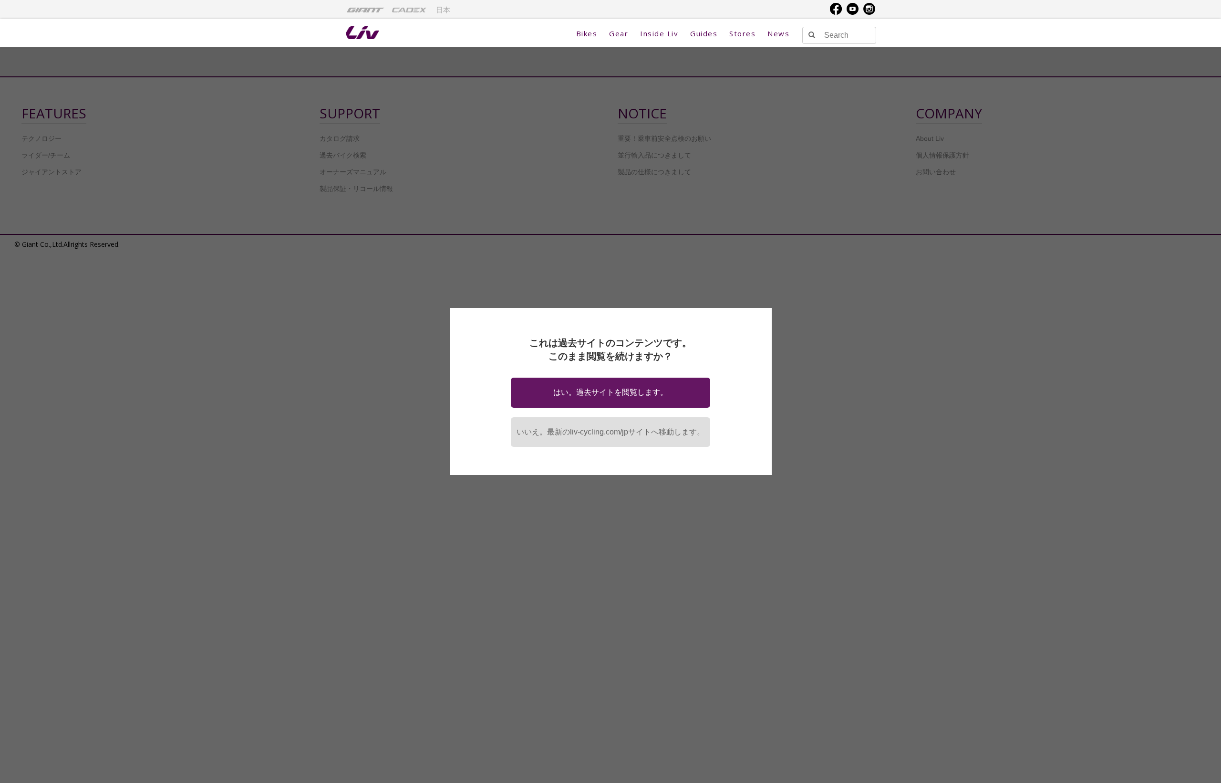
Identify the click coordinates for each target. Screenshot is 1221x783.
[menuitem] (365, 9)
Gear (618, 33)
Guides (703, 33)
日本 (443, 10)
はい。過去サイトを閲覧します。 (610, 392)
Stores (742, 33)
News (778, 33)
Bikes (587, 33)
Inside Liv (659, 33)
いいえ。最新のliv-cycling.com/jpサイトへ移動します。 (610, 432)
